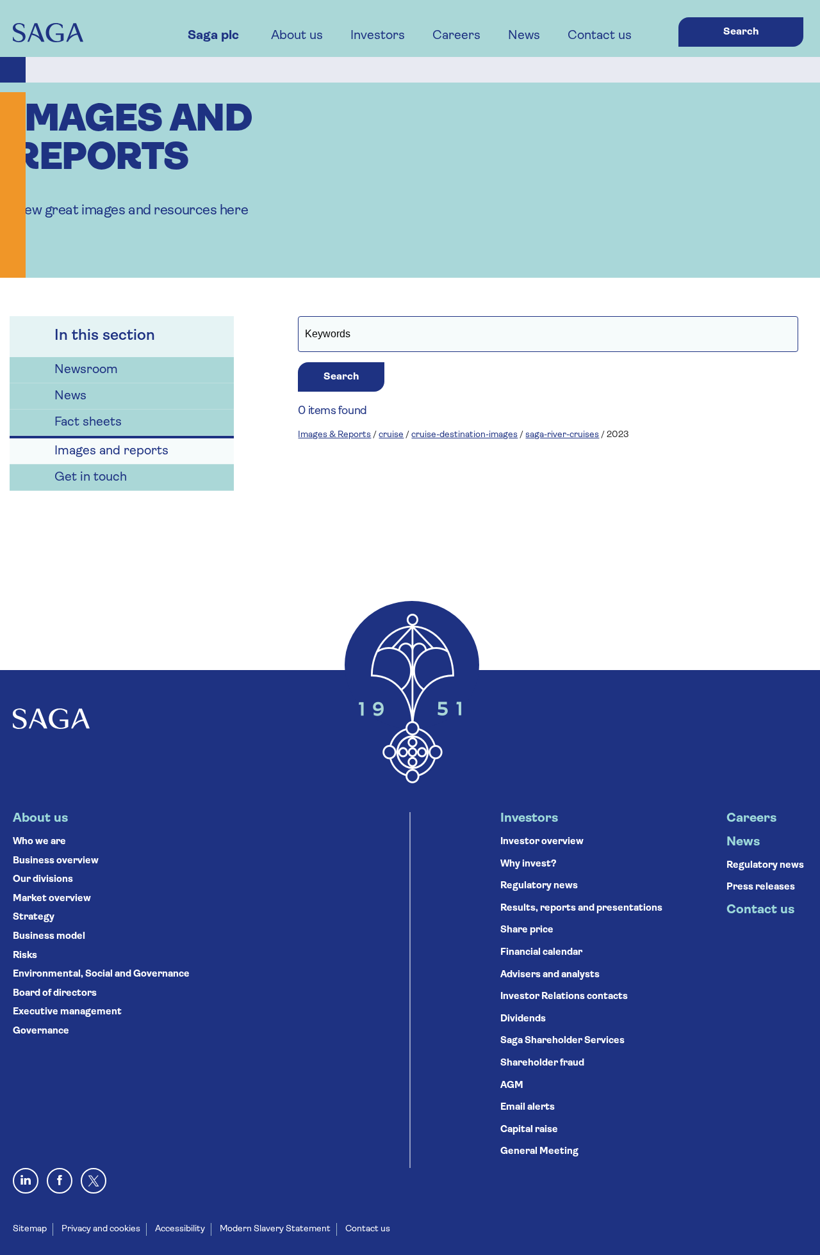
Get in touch (90, 477)
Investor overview (542, 842)
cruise (391, 435)
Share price (527, 930)
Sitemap (30, 1229)
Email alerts (527, 1107)
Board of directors (55, 993)
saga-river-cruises (562, 435)
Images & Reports (334, 435)
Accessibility (180, 1229)
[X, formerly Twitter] (93, 1181)
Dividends (523, 1019)
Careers (456, 35)
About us (297, 35)
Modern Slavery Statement (275, 1229)
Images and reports (111, 451)
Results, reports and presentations (581, 908)
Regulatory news (539, 886)
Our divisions (43, 879)
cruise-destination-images (464, 435)
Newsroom (86, 370)
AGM (511, 1086)
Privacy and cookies (101, 1229)
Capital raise (529, 1130)
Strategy (33, 917)
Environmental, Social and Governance (101, 974)
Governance (41, 1031)
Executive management (67, 1012)
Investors (377, 35)
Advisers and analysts (550, 975)
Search (740, 32)
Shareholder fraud (542, 1063)
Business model (49, 936)
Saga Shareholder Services (562, 1041)
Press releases (760, 887)
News (524, 35)
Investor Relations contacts (564, 997)
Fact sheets (88, 422)
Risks (25, 956)
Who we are (39, 842)
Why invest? (528, 864)
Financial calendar (541, 952)
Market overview (52, 899)
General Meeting (539, 1151)
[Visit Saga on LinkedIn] (25, 1181)
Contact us (600, 35)
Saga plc (213, 35)
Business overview (56, 861)
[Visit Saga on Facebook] (59, 1181)
